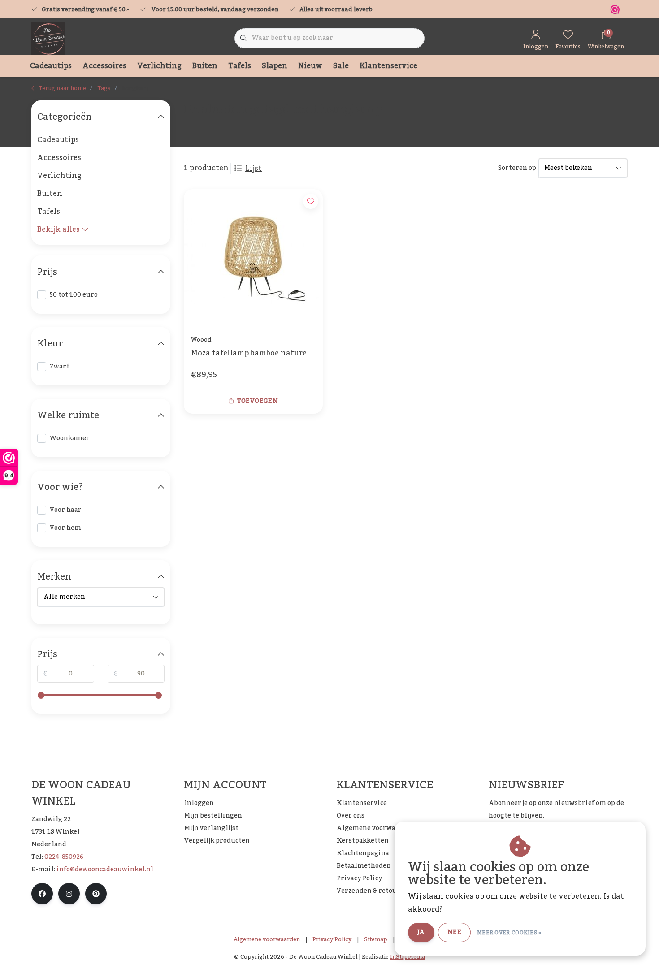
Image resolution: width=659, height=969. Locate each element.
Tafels (239, 66)
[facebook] (42, 893)
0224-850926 (63, 857)
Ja (421, 932)
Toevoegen (257, 401)
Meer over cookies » (509, 932)
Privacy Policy (331, 939)
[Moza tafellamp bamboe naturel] (253, 258)
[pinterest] (96, 893)
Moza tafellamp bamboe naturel (250, 354)
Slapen (274, 66)
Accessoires (104, 66)
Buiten (204, 66)
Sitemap (375, 939)
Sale (341, 66)
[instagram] (69, 893)
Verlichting (159, 66)
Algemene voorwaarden (267, 939)
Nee (454, 932)
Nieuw (310, 66)
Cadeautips (51, 66)
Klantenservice (388, 66)
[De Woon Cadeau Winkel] (48, 38)
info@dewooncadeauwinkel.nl (104, 869)
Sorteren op (517, 168)
